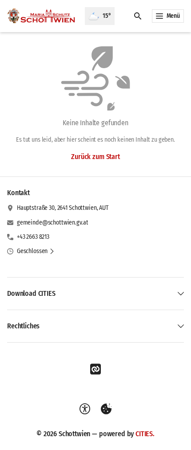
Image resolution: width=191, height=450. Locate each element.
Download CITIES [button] (31, 293)
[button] (36, 251)
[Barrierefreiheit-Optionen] (85, 409)
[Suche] (138, 16)
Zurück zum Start (95, 156)
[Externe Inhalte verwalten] (106, 409)
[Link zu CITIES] (95, 369)
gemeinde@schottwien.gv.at (52, 222)
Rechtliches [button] (23, 326)
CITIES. (145, 434)
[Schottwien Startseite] (42, 16)
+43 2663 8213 (33, 237)
